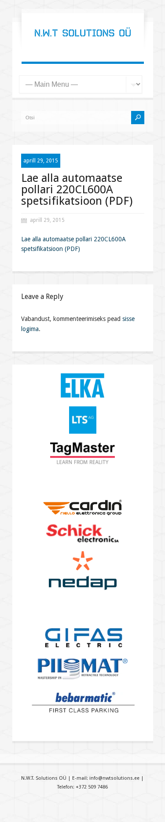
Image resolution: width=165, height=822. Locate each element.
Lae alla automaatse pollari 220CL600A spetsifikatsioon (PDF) (76, 189)
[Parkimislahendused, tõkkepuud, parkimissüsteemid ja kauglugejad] (83, 44)
